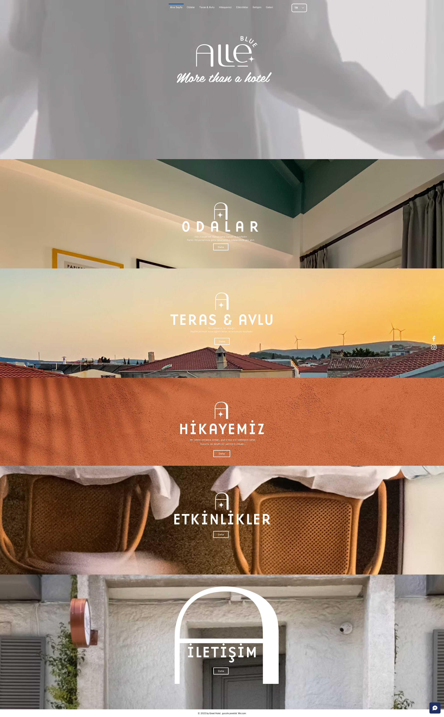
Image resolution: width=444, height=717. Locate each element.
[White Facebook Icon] (433, 338)
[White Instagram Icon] (433, 347)
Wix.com (242, 713)
